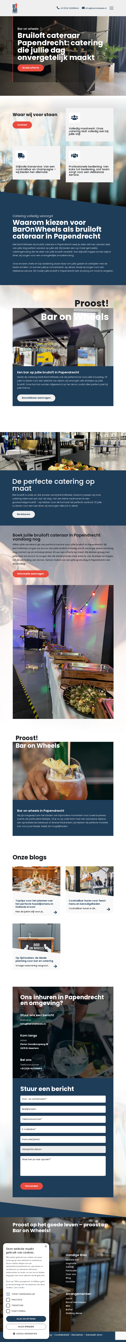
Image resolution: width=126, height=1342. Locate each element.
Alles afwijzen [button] (26, 1326)
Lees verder (19, 1287)
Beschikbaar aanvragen (36, 397)
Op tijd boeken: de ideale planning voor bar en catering (34, 959)
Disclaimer (77, 1334)
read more (55, 912)
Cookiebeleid (61, 1334)
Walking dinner (74, 1313)
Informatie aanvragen (30, 573)
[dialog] (26, 1291)
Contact (22, 124)
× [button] (46, 1246)
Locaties (70, 1281)
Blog (68, 1277)
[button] (26, 1334)
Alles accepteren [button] (26, 1319)
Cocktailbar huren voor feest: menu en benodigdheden (87, 902)
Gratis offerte (30, 67)
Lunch (69, 1298)
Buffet (69, 1309)
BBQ (68, 1305)
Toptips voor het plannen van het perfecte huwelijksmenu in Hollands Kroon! (34, 904)
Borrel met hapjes (76, 1302)
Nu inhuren (23, 514)
